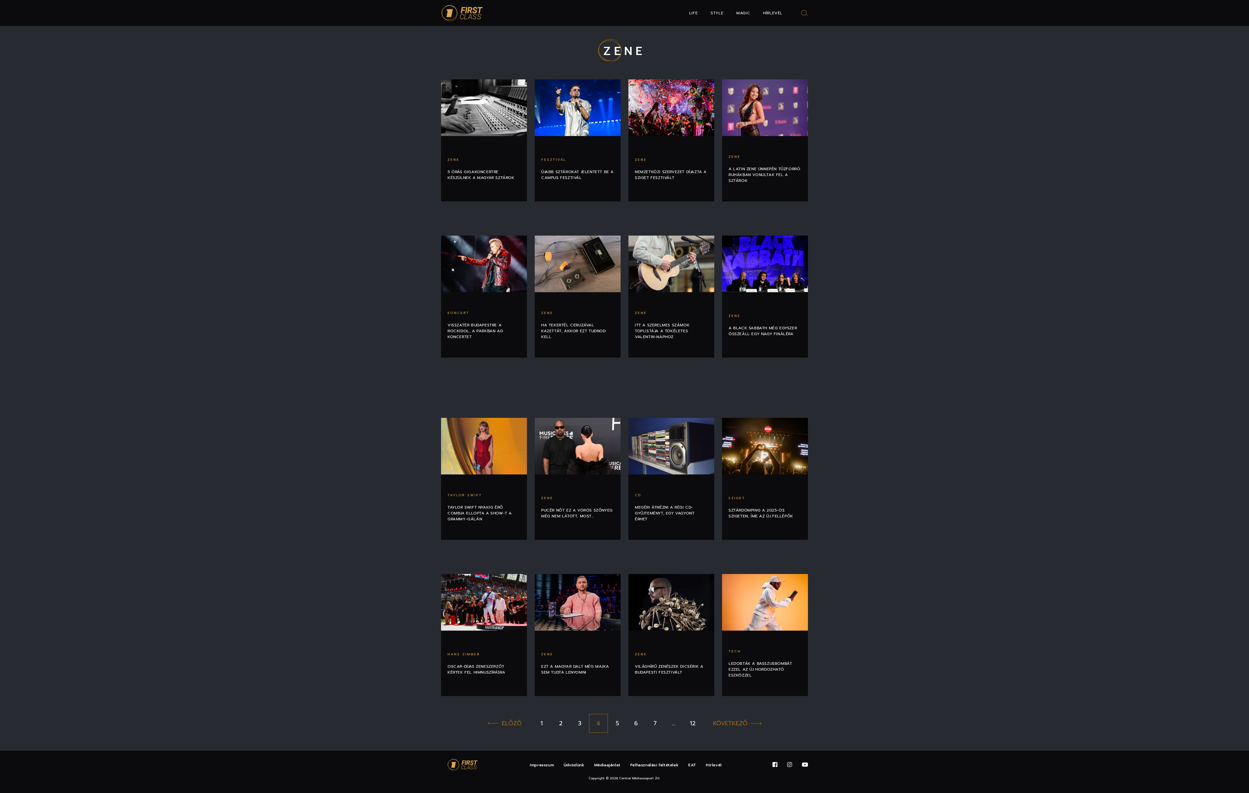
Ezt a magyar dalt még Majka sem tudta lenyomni (575, 669)
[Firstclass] (462, 13)
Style (717, 13)
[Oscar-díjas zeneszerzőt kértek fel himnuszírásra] (484, 602)
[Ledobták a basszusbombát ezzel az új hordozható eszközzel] (765, 602)
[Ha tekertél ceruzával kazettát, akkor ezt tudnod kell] (578, 264)
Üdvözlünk (574, 765)
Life (693, 13)
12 (692, 723)
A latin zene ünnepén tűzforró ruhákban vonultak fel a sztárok (764, 175)
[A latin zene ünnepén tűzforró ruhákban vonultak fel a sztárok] (765, 107)
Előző (512, 723)
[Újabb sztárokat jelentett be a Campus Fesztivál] (578, 107)
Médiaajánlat (607, 765)
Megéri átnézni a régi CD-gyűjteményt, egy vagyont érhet (664, 513)
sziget (737, 498)
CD (638, 495)
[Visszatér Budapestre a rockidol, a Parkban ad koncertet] (484, 264)
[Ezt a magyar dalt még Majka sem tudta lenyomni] (578, 602)
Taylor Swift (465, 495)
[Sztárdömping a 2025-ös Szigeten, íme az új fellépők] (765, 446)
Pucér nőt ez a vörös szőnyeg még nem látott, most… (577, 513)
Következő (730, 723)
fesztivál (553, 159)
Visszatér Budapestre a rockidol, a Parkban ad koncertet (475, 331)
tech (735, 651)
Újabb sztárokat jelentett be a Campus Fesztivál (577, 175)
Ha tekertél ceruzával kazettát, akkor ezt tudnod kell (573, 331)
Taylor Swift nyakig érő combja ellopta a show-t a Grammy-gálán (480, 513)
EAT (692, 765)
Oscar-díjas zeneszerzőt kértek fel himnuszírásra (476, 669)
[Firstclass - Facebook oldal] (774, 764)
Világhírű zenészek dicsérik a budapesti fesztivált (669, 669)
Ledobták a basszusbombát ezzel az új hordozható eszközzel (760, 669)
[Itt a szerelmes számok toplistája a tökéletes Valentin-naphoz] (671, 264)
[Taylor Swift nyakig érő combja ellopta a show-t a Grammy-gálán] (484, 446)
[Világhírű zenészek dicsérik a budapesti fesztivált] (671, 602)
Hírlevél (773, 13)
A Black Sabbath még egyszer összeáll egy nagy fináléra (763, 331)
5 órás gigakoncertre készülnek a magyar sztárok (481, 175)
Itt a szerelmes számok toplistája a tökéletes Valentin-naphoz (662, 331)
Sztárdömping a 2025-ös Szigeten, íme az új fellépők (761, 513)
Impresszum (542, 765)
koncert (458, 312)
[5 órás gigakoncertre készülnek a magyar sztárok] (484, 107)
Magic (743, 13)
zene (454, 159)
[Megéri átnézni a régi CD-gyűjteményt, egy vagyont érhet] (671, 446)
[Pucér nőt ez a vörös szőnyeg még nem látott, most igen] (578, 446)
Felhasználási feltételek (654, 765)
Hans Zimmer (464, 654)
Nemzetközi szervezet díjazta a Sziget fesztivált (671, 175)
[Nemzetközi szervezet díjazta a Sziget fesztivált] (671, 107)
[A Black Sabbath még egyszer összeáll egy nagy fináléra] (765, 264)
